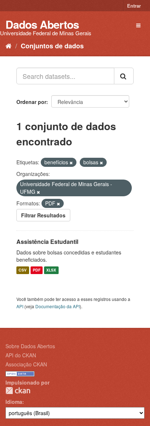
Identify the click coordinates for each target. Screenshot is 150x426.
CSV (23, 270)
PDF (36, 270)
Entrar (134, 5)
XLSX (51, 270)
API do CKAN (20, 355)
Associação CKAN (26, 364)
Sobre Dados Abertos (30, 346)
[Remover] (71, 162)
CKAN (17, 390)
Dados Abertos (42, 24)
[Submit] (124, 76)
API (19, 306)
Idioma (13, 401)
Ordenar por (31, 101)
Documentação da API (57, 306)
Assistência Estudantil (47, 241)
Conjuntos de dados (52, 46)
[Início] (8, 45)
